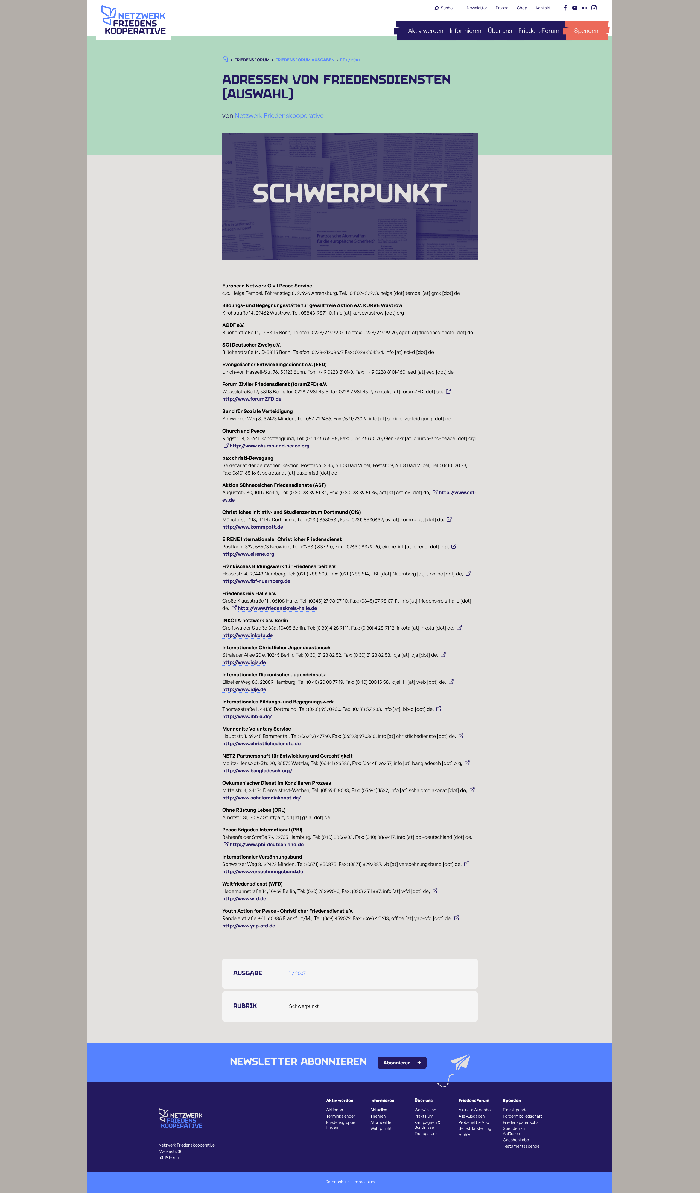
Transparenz (426, 1133)
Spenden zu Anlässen (514, 1131)
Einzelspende (515, 1109)
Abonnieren (397, 1063)
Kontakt (543, 7)
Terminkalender (340, 1116)
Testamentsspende (521, 1146)
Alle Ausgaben (472, 1116)
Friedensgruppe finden (340, 1125)
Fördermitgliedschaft (522, 1116)
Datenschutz (337, 1181)
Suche (447, 7)
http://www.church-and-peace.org (270, 446)
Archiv (464, 1134)
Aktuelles (378, 1109)
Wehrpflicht (381, 1128)
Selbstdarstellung (475, 1128)
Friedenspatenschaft (522, 1122)
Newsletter (477, 7)
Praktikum (424, 1116)
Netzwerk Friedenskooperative (279, 115)
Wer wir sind (425, 1109)
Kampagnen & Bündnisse (427, 1125)
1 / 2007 (297, 973)
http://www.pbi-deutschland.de (267, 844)
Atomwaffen (382, 1122)
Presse (502, 7)
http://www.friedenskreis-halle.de (277, 608)
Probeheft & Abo (474, 1122)
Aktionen (334, 1109)
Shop (522, 7)
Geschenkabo (516, 1139)
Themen (378, 1116)
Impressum (364, 1181)
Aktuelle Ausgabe (475, 1109)
